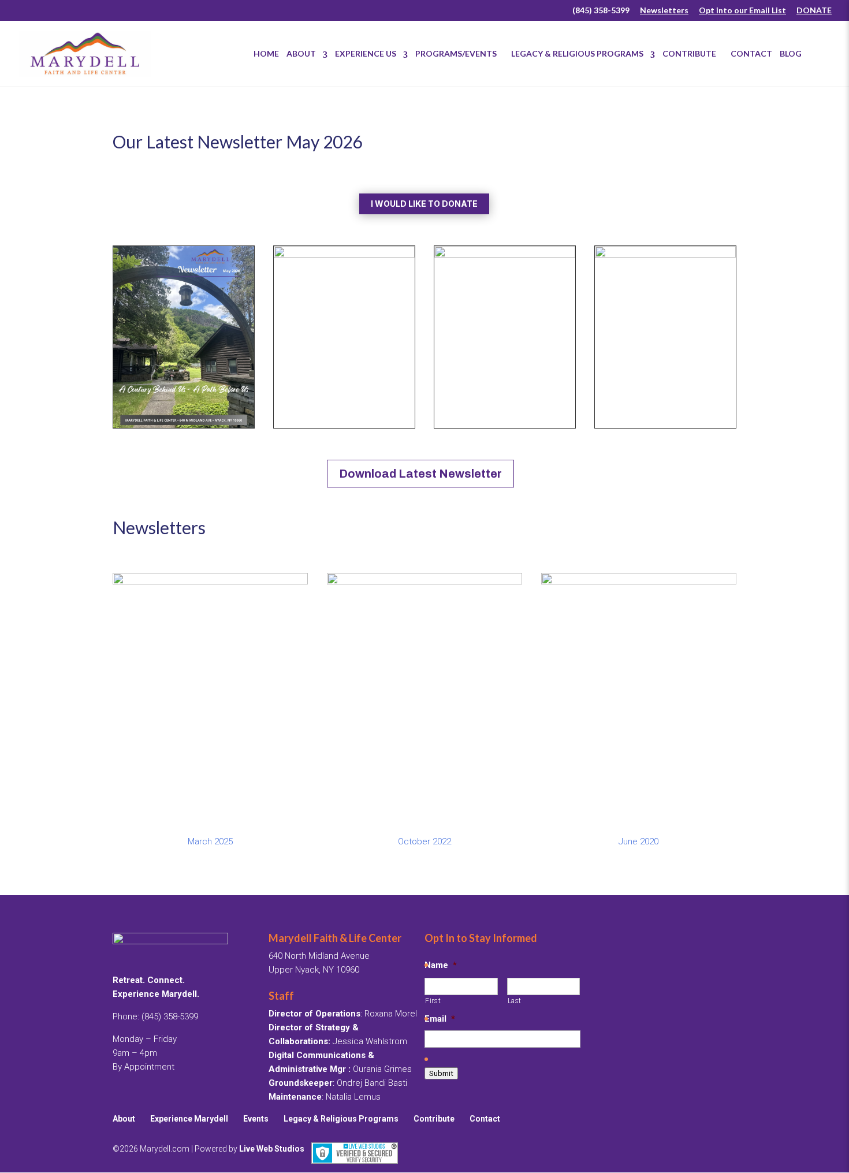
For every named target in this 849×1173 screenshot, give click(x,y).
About (301, 53)
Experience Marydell (189, 1118)
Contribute (692, 53)
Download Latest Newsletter (420, 473)
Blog (791, 53)
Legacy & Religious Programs (577, 53)
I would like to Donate (424, 203)
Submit (441, 1073)
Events (256, 1118)
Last (515, 1001)
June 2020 (638, 841)
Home (266, 53)
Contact (751, 53)
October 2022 (424, 841)
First (433, 1001)
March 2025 (210, 841)
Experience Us (365, 53)
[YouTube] (556, 13)
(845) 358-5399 (601, 10)
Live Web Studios (275, 1148)
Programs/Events (459, 53)
